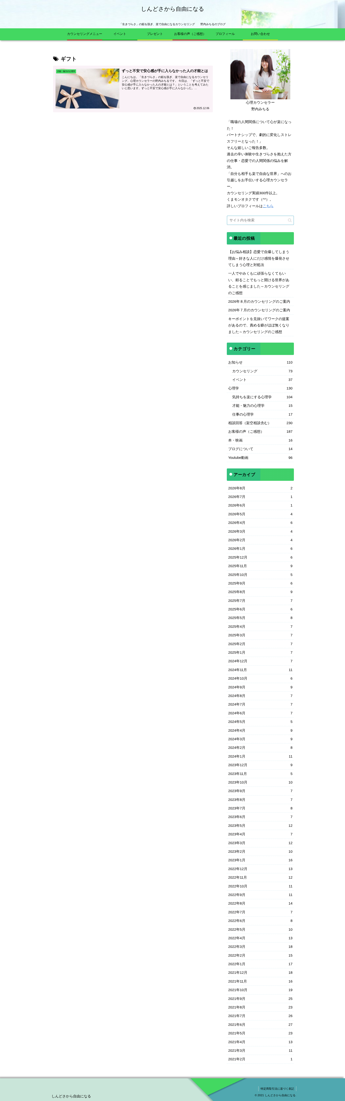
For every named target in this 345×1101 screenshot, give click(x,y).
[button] (289, 220)
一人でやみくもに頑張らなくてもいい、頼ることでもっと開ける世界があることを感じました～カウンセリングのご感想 (258, 283)
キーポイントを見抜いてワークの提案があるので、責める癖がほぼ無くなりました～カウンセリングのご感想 (258, 325)
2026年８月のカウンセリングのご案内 (259, 302)
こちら (268, 206)
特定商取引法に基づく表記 (277, 1088)
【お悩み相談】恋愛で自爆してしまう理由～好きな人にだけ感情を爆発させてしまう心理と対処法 (258, 258)
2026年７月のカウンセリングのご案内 (259, 310)
